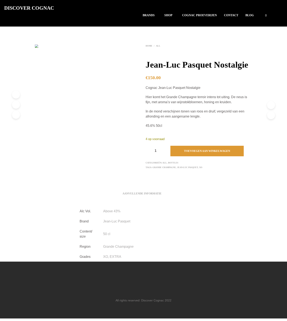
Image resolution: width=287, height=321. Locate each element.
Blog (249, 15)
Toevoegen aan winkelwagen (207, 150)
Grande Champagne (164, 167)
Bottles (173, 163)
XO (200, 167)
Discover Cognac (29, 8)
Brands (149, 15)
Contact (231, 15)
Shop (168, 15)
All (158, 46)
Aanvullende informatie (142, 193)
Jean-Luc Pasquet (187, 167)
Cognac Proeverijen (199, 15)
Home (149, 46)
